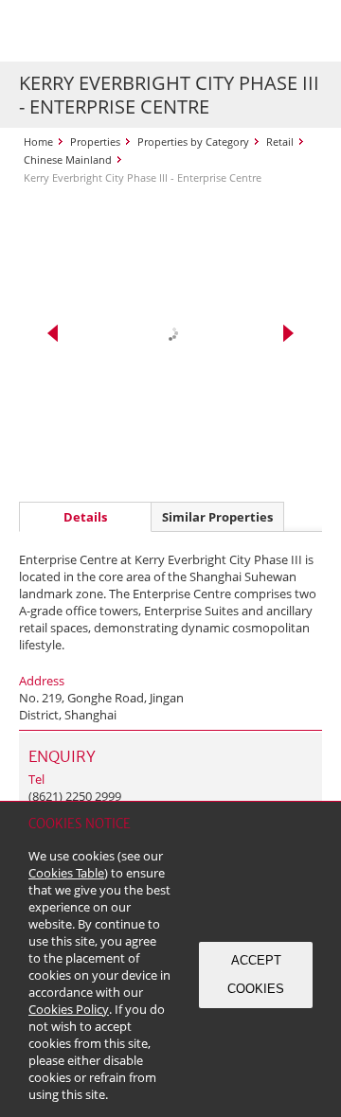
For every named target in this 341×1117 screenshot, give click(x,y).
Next (288, 333)
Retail (280, 141)
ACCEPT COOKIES (255, 974)
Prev (52, 333)
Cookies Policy (68, 1009)
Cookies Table (66, 872)
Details (85, 516)
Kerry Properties (134, 31)
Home (38, 141)
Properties (95, 141)
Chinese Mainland (68, 159)
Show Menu (303, 31)
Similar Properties (217, 516)
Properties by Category (193, 141)
